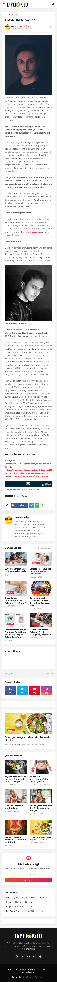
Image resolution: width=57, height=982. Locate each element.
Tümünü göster (45, 548)
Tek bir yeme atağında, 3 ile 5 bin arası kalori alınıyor (41, 808)
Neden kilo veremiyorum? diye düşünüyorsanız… (39, 779)
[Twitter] (31, 505)
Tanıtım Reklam (27, 969)
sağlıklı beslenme (36, 911)
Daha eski (48, 673)
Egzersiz (44, 897)
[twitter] (22, 956)
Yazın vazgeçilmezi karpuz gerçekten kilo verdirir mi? (15, 839)
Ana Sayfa (9, 15)
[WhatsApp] (37, 505)
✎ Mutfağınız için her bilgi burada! (22, 489)
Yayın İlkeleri (43, 969)
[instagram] (34, 956)
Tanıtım (25, 496)
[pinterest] (40, 956)
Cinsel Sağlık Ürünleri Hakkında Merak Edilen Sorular (40, 571)
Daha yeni (8, 673)
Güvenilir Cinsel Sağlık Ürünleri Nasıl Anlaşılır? (16, 570)
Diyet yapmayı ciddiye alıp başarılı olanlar (27, 739)
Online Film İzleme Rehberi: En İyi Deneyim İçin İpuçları (40, 632)
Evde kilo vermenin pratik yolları (14, 807)
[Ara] (53, 4)
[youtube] (28, 956)
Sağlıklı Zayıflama (14, 906)
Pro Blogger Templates (34, 977)
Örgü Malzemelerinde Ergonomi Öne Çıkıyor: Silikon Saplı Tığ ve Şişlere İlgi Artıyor (16, 633)
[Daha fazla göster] (42, 505)
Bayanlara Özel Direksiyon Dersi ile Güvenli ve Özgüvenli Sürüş (40, 602)
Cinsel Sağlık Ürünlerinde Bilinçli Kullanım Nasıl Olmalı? (16, 600)
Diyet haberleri (29, 897)
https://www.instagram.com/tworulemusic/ (28, 463)
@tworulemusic (29, 232)
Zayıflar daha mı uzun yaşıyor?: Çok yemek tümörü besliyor (15, 779)
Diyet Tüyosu (12, 897)
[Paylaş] (50, 27)
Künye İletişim (28, 972)
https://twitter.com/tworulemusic (31, 476)
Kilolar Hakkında (13, 902)
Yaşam (30, 906)
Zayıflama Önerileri (15, 911)
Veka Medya (22, 517)
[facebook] (17, 956)
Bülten (19, 15)
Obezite (28, 902)
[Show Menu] (3, 4)
